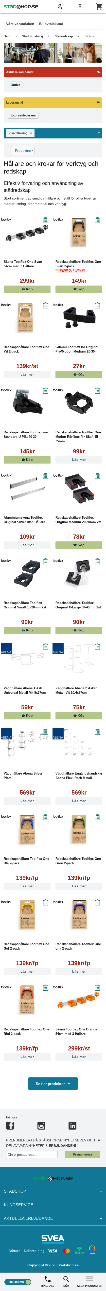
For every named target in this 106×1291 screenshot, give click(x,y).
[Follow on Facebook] (10, 1128)
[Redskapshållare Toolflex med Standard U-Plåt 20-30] (27, 403)
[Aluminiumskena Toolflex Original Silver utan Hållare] (27, 488)
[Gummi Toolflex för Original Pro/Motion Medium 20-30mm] (78, 317)
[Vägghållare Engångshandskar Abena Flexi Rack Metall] (78, 744)
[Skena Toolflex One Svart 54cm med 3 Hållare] (27, 232)
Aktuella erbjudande (53, 1218)
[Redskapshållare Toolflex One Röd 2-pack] (27, 1000)
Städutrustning (32, 36)
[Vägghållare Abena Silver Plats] (27, 744)
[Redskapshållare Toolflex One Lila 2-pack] (78, 914)
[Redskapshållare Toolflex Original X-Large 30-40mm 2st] (78, 573)
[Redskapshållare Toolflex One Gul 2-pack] (27, 914)
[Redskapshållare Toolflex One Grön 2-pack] (78, 829)
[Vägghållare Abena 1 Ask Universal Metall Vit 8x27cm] (27, 659)
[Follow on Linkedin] (72, 1128)
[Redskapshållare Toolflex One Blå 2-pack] (27, 829)
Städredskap (64, 36)
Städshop (53, 1191)
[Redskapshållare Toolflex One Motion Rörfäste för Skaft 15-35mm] (78, 403)
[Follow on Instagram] (41, 1128)
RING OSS (47, 1285)
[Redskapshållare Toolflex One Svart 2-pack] (78, 232)
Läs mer (27, 374)
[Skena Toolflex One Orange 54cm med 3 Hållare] (78, 1000)
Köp (29, 289)
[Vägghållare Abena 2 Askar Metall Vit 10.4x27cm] (78, 659)
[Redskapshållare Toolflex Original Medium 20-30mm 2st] (78, 488)
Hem (7, 36)
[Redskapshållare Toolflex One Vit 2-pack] (27, 317)
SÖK (66, 1285)
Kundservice (53, 1205)
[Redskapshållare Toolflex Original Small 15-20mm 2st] (27, 573)
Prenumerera (82, 1154)
